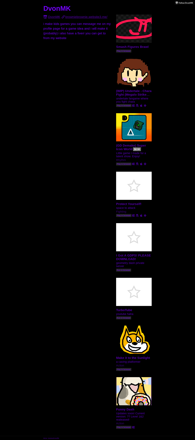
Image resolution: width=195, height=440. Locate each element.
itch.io (45, 438)
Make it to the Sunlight (133, 358)
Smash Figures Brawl (132, 47)
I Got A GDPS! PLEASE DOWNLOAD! (133, 257)
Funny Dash (125, 409)
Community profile (53, 438)
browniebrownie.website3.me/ (86, 17)
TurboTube (124, 310)
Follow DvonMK (186, 3)
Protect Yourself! (128, 204)
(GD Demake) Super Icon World (131, 147)
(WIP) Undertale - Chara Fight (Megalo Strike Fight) (134, 94)
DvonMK (54, 17)
